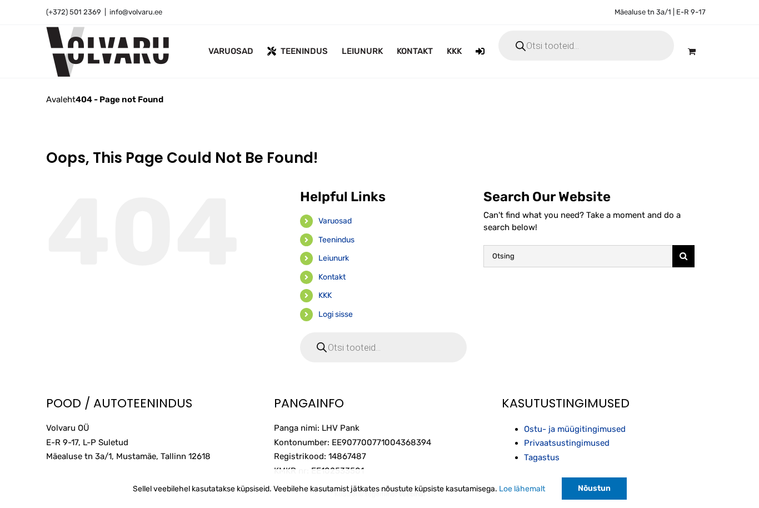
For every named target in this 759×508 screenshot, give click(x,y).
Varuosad (335, 221)
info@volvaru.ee (135, 12)
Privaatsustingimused (567, 443)
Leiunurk (333, 258)
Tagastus (542, 457)
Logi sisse (335, 314)
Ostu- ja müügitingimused (575, 429)
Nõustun (594, 488)
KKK (325, 295)
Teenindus (336, 240)
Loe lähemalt (522, 489)
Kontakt (332, 277)
